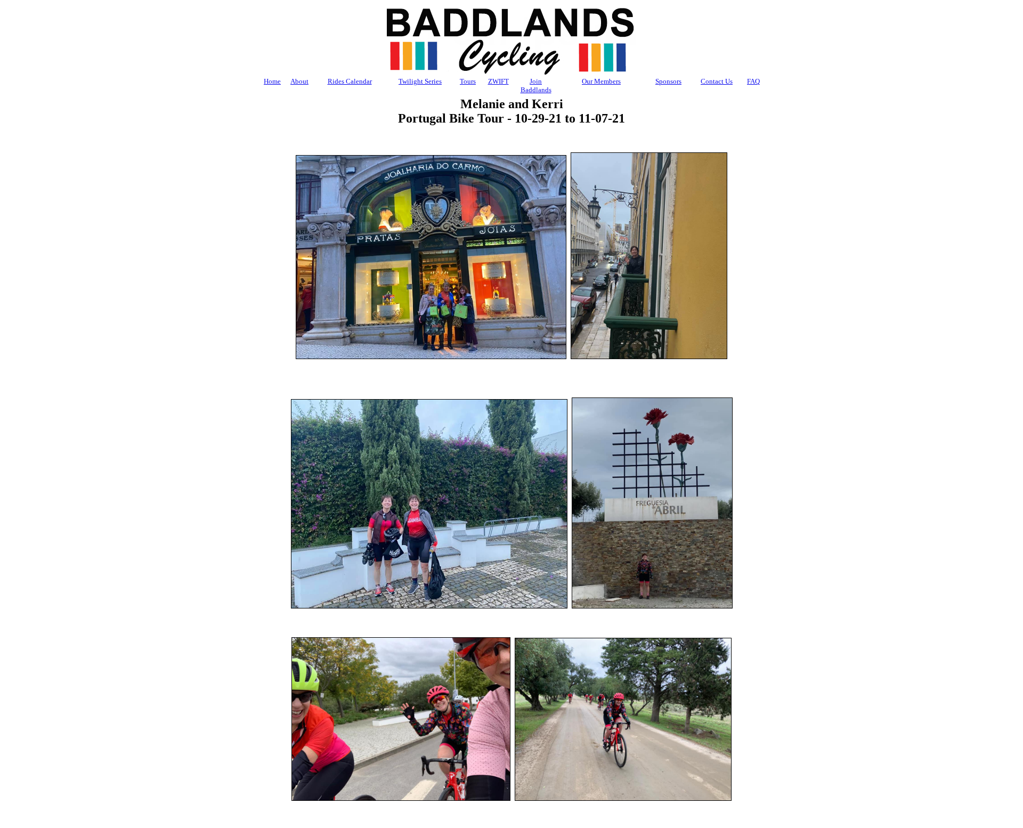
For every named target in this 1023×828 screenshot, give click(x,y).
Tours (468, 81)
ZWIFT (498, 81)
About (299, 81)
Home (272, 81)
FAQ (753, 81)
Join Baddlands (536, 85)
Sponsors (668, 81)
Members (601, 81)
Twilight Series (420, 81)
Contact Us (717, 81)
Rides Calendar (350, 81)
